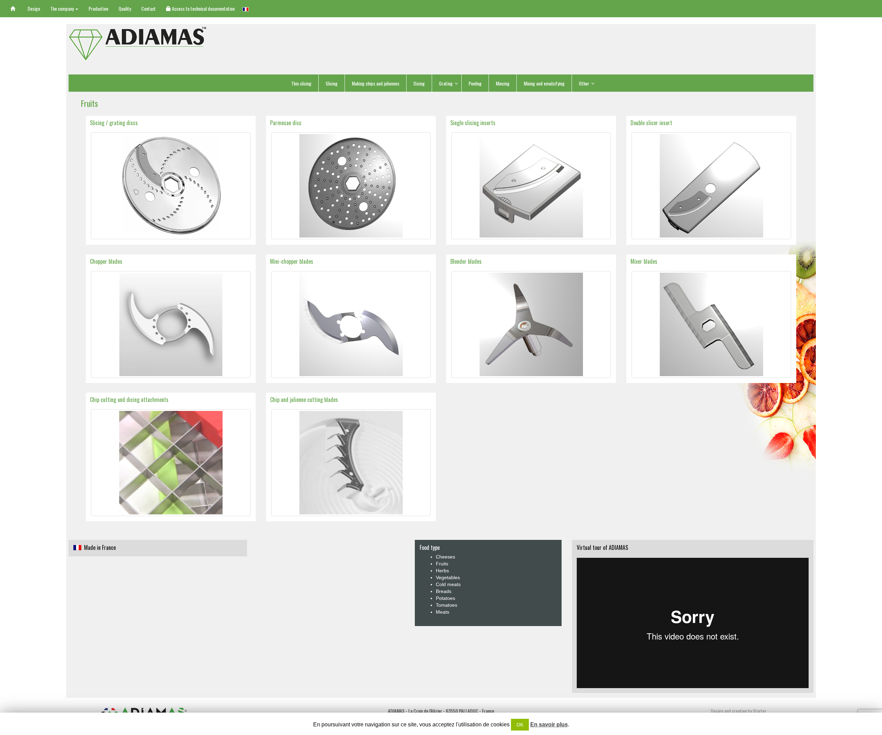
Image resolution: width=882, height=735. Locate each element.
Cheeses (445, 557)
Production (98, 8)
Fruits (442, 563)
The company (62, 8)
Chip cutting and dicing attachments (129, 399)
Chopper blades (106, 261)
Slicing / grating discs (114, 123)
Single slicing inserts (472, 123)
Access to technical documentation (203, 8)
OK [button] (519, 724)
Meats (442, 612)
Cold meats (448, 584)
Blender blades (466, 261)
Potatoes (445, 598)
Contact (148, 8)
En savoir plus (549, 724)
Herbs (442, 570)
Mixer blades (643, 261)
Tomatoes (446, 605)
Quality (125, 8)
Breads (443, 591)
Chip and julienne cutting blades (304, 399)
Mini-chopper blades (291, 261)
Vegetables (448, 577)
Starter (759, 710)
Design (34, 8)
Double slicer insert (651, 123)
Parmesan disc (285, 123)
